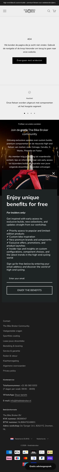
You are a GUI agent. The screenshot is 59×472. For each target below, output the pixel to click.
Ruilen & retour (10, 355)
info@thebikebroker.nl (20, 400)
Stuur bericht (21, 394)
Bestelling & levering (13, 346)
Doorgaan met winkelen (29, 60)
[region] (29, 99)
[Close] (53, 173)
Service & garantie (11, 350)
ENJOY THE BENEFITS (29, 290)
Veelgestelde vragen (12, 330)
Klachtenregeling (11, 360)
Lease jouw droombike (13, 341)
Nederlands (41, 439)
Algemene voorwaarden (14, 365)
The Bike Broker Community (16, 326)
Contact (6, 321)
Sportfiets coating (11, 335)
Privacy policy (9, 370)
